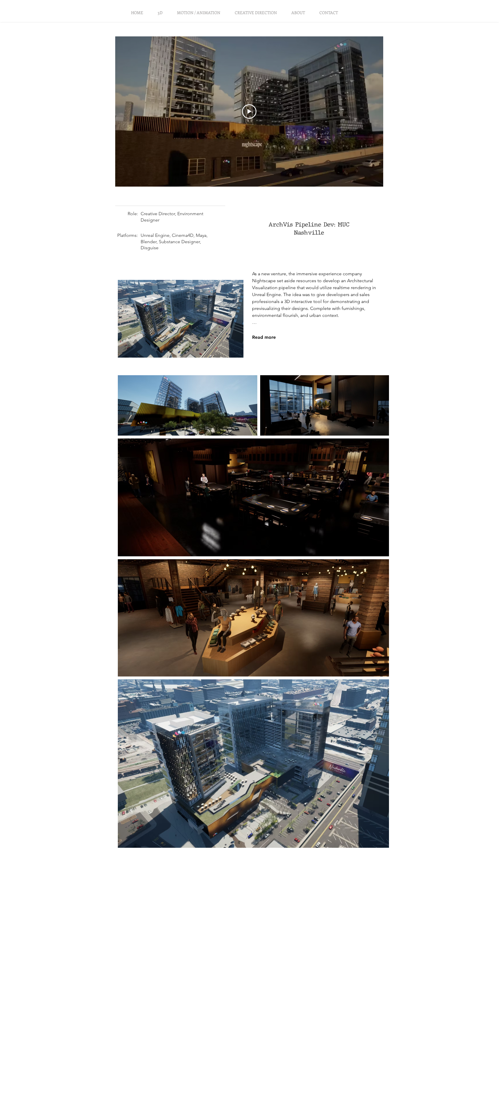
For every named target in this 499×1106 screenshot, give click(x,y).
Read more (264, 337)
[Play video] (249, 111)
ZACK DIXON (34, 16)
